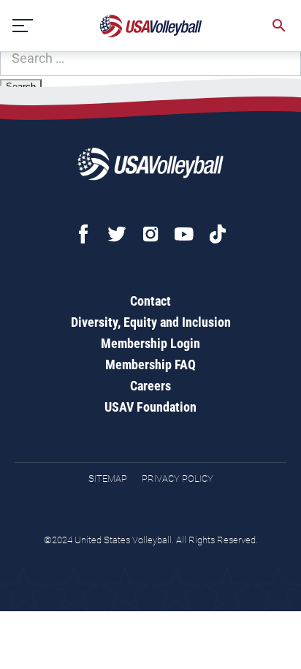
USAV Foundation (150, 407)
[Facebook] (83, 234)
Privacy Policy (177, 478)
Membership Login (150, 343)
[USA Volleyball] (151, 26)
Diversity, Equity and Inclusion (151, 322)
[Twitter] (117, 234)
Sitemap (107, 478)
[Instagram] (150, 234)
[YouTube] (184, 234)
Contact (150, 301)
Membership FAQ (150, 364)
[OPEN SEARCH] (279, 25)
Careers (150, 385)
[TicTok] (218, 234)
